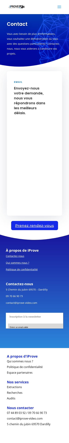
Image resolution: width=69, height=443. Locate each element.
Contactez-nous (15, 256)
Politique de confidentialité (22, 269)
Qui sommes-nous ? (17, 262)
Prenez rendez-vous (34, 225)
